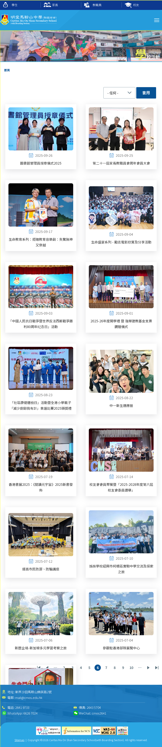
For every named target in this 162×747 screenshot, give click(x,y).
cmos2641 (99, 713)
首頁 (7, 70)
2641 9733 (22, 707)
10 (132, 668)
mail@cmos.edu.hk (28, 697)
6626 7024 (30, 713)
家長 (55, 5)
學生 (15, 5)
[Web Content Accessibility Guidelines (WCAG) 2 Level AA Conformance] (104, 731)
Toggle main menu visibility (157, 20)
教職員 (97, 5)
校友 (136, 5)
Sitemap (19, 740)
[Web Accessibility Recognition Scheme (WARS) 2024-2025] (122, 731)
